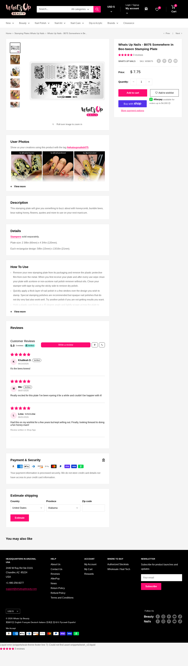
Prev (168, 33)
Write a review (65, 345)
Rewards (89, 574)
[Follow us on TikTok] (180, 616)
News (54, 583)
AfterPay (55, 578)
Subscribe (151, 586)
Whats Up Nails (126, 61)
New (8, 23)
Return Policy (58, 588)
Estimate (20, 518)
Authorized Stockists (118, 564)
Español (71, 622)
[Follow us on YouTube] (174, 616)
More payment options (132, 110)
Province (51, 501)
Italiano (42, 622)
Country (15, 501)
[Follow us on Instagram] (163, 616)
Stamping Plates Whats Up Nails (29, 33)
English (18, 622)
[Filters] (95, 344)
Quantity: (123, 81)
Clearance (128, 23)
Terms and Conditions (62, 597)
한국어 (56, 622)
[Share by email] (175, 61)
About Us (55, 564)
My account (132, 8)
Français (26, 622)
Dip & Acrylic (95, 23)
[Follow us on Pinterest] (169, 616)
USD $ (10, 611)
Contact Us (56, 569)
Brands (111, 23)
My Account (90, 564)
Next (178, 33)
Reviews (55, 574)
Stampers (15, 236)
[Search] (97, 9)
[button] (125, 55)
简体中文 (10, 622)
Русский (63, 622)
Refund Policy (58, 593)
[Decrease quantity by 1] (133, 82)
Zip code (87, 501)
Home (8, 33)
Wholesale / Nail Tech (118, 569)
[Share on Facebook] (159, 61)
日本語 (49, 622)
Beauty (22, 23)
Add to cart (133, 92)
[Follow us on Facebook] (158, 616)
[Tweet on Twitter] (170, 61)
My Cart (88, 569)
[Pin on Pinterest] (164, 61)
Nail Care (76, 23)
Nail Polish (40, 23)
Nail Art (58, 23)
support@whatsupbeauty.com (21, 589)
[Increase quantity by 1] (149, 82)
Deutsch (34, 622)
